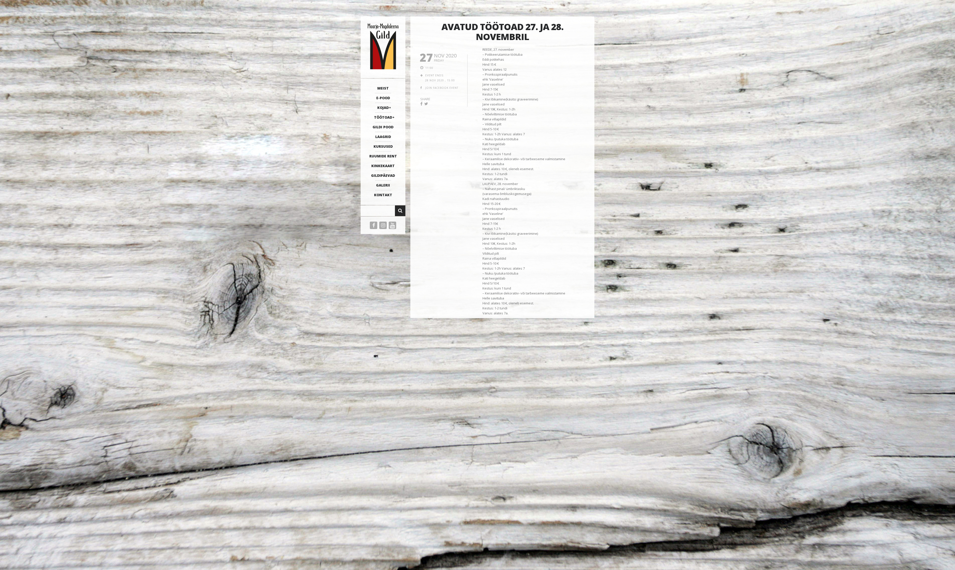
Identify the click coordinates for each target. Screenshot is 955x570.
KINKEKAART (383, 165)
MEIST (383, 88)
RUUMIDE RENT (383, 156)
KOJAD (383, 107)
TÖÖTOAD (383, 117)
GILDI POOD (383, 127)
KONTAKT (383, 194)
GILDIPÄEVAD (383, 175)
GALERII (383, 185)
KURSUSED (383, 146)
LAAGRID (383, 136)
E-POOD (383, 97)
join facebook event (441, 88)
